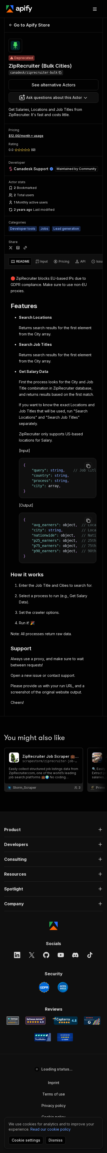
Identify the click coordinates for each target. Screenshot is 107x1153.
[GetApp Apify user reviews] (12, 1020)
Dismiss (56, 1140)
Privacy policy (54, 1105)
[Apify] (19, 8)
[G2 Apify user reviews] (92, 1020)
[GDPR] (44, 987)
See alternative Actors (53, 84)
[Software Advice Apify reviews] (35, 1020)
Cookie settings (26, 1140)
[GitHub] (46, 955)
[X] (32, 955)
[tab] (20, 261)
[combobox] (53, 97)
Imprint (53, 1082)
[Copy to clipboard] (88, 466)
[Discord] (75, 955)
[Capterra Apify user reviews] (65, 1020)
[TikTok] (90, 955)
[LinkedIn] (17, 955)
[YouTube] (61, 955)
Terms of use (53, 1094)
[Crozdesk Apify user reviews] (65, 1037)
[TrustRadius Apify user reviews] (42, 1037)
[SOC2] (63, 987)
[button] (53, 829)
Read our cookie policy (50, 1129)
